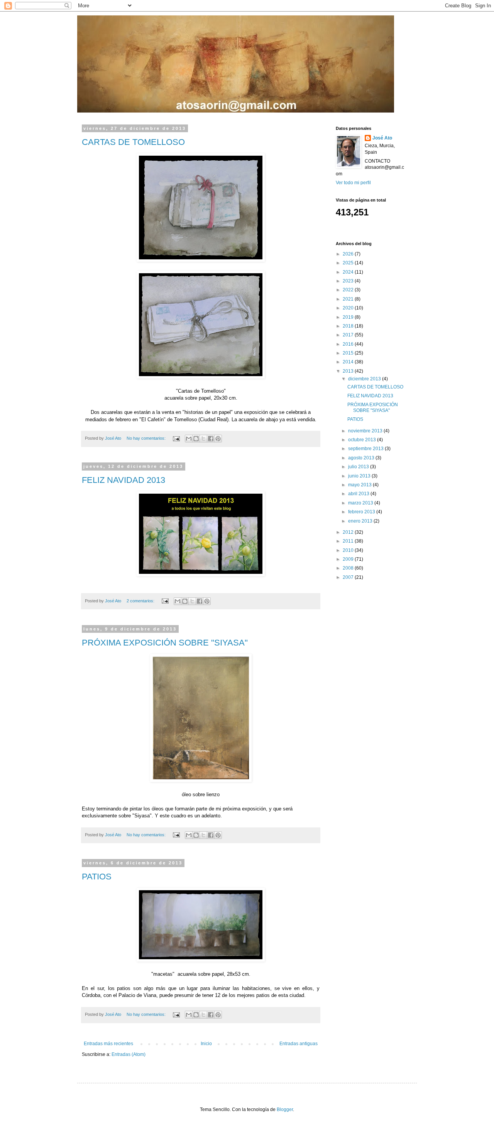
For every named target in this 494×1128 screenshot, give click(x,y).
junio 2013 (360, 476)
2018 (349, 326)
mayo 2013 (360, 485)
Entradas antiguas (298, 1043)
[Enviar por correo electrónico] (189, 438)
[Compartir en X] (203, 438)
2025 (349, 263)
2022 (349, 290)
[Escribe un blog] (196, 438)
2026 (349, 254)
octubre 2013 (362, 439)
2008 (349, 568)
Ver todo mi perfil (353, 182)
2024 (349, 272)
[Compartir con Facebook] (211, 438)
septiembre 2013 (366, 448)
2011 (349, 541)
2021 (349, 299)
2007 (349, 577)
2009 (349, 559)
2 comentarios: (141, 600)
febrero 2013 (362, 511)
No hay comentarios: (147, 438)
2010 (349, 550)
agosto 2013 (362, 458)
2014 (349, 362)
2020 (349, 308)
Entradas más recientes (108, 1043)
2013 (349, 371)
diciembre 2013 (365, 379)
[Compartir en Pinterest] (218, 438)
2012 (349, 532)
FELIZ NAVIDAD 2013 (123, 480)
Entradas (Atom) (128, 1054)
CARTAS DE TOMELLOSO (133, 142)
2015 (349, 353)
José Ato (382, 138)
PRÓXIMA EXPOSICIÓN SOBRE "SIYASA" (165, 642)
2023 (349, 281)
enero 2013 (361, 521)
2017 (349, 335)
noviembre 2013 (366, 431)
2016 (349, 344)
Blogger (285, 1109)
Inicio (206, 1043)
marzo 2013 (361, 503)
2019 (349, 317)
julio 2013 (359, 466)
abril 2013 (359, 493)
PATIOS (97, 876)
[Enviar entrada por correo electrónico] (176, 438)
